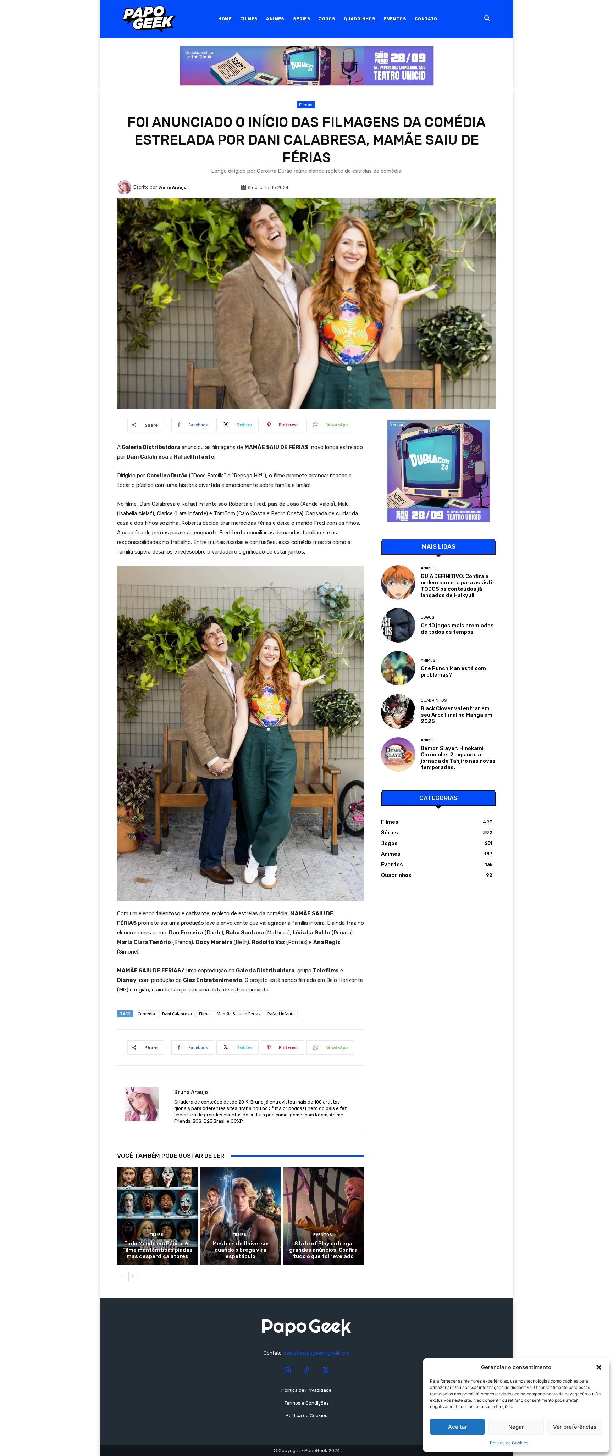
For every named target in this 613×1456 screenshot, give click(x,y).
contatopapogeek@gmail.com (316, 1353)
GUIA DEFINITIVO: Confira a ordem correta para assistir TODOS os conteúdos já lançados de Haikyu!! (458, 586)
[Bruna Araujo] (125, 187)
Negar (516, 1426)
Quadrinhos (434, 700)
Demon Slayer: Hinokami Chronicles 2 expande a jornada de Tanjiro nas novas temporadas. (458, 758)
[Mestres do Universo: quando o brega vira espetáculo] (240, 1216)
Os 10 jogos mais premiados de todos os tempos (457, 628)
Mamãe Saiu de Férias (238, 1013)
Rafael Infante (281, 1013)
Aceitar (457, 1426)
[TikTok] (306, 1371)
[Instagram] (287, 1371)
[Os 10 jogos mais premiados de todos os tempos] (398, 625)
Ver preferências (574, 1426)
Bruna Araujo (172, 187)
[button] (598, 1367)
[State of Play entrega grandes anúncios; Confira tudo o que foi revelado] (323, 1216)
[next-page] (132, 1276)
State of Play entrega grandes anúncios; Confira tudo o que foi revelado (323, 1250)
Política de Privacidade (306, 1390)
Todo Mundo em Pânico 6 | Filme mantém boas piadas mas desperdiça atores (157, 1250)
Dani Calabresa (177, 1013)
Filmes (306, 104)
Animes (428, 568)
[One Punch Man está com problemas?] (398, 668)
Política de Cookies (509, 1442)
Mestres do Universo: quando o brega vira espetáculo (240, 1250)
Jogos (427, 617)
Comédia (146, 1013)
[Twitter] (326, 1371)
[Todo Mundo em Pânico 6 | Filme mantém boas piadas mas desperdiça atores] (157, 1216)
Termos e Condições (307, 1403)
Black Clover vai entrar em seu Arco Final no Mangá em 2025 (456, 714)
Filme (204, 1013)
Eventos (322, 1235)
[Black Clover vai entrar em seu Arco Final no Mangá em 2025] (398, 711)
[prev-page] (121, 1276)
